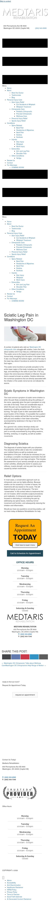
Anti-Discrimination (14, 885)
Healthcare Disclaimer (15, 887)
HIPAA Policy (11, 890)
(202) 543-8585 (41, 28)
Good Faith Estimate (14, 897)
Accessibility (11, 883)
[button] (25, 545)
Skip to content (5, 1)
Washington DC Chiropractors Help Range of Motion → (25, 665)
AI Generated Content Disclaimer (19, 899)
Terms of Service (13, 894)
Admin (9, 880)
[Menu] (3, 877)
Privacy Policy (12, 892)
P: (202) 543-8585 (25, 634)
